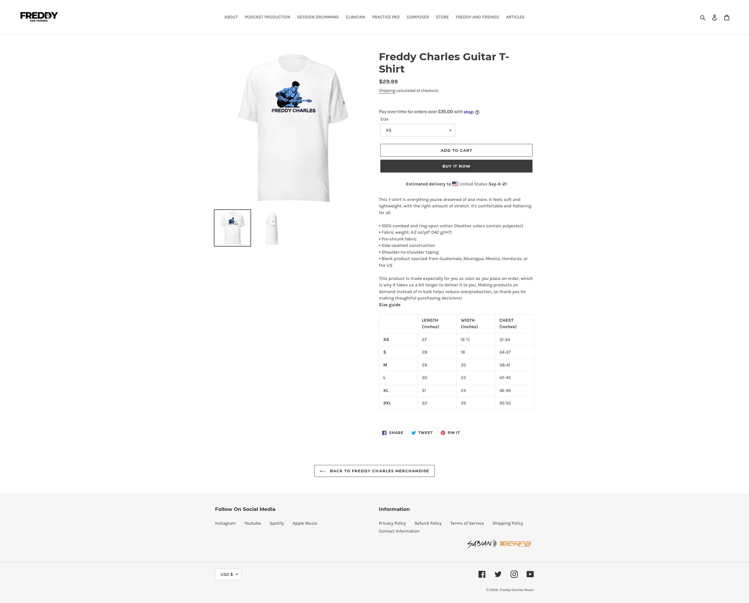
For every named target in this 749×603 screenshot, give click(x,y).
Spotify (277, 523)
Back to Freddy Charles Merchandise (379, 470)
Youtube (253, 523)
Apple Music (305, 523)
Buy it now (456, 166)
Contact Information (399, 531)
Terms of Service (467, 523)
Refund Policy (428, 523)
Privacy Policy (392, 523)
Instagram (225, 523)
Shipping (387, 90)
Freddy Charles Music (517, 590)
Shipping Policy (508, 523)
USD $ (227, 574)
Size (384, 119)
